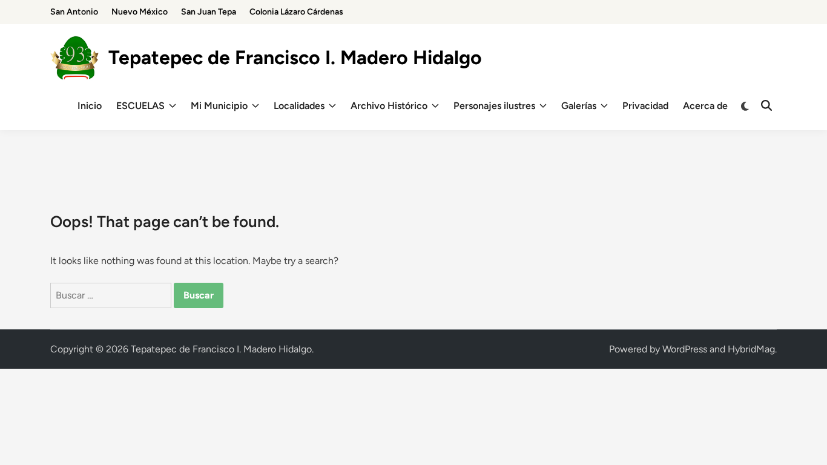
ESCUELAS (140, 105)
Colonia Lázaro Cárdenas (296, 12)
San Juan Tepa (208, 12)
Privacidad (645, 105)
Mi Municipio (219, 105)
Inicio (89, 105)
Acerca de (705, 105)
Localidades (299, 105)
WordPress (684, 349)
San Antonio (74, 12)
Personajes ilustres (494, 105)
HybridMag (751, 349)
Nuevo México (139, 12)
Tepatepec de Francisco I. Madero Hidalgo (295, 57)
